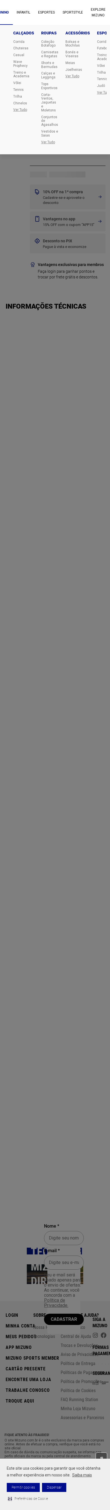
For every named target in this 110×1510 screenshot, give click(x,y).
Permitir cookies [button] (23, 1487)
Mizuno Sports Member (32, 1358)
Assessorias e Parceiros (82, 1417)
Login (12, 1315)
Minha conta (21, 1326)
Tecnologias (44, 1336)
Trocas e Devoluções (79, 1345)
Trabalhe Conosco (28, 1390)
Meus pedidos (21, 1336)
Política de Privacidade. (56, 1303)
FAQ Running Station (79, 1399)
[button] (28, 1498)
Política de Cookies (78, 1390)
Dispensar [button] (54, 1487)
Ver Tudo (20, 110)
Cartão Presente (26, 1368)
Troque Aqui (20, 1401)
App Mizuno (19, 1347)
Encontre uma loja (28, 1379)
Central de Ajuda (76, 1336)
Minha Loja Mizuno (78, 1408)
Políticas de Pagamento (82, 1372)
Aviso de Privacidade (80, 1354)
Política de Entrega (78, 1363)
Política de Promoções (81, 1381)
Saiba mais (82, 1475)
